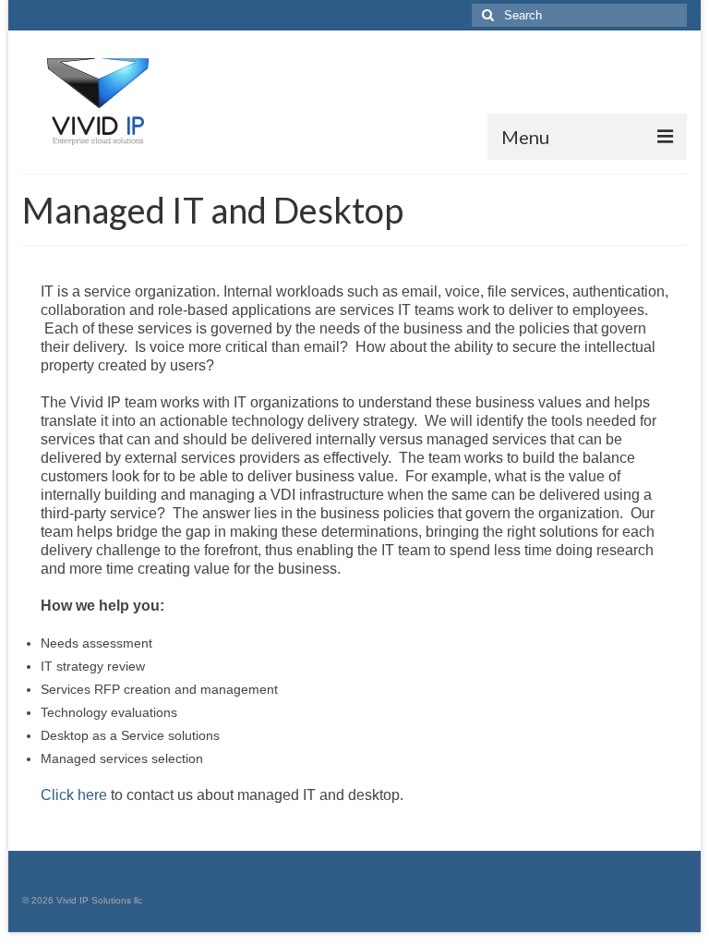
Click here (74, 795)
